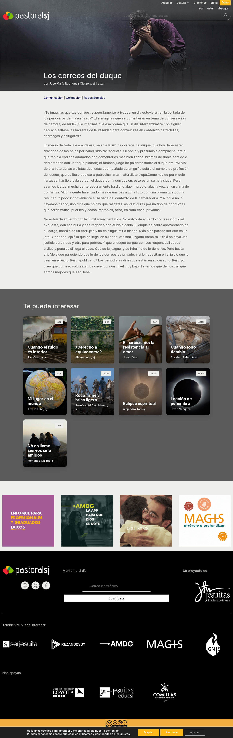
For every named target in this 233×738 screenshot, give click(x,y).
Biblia (214, 2)
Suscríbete (116, 598)
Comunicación (53, 97)
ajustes (125, 733)
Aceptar (148, 732)
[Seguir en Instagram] (25, 585)
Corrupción (73, 97)
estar (210, 8)
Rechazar (172, 732)
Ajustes (195, 732)
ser (201, 8)
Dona (225, 2)
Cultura (181, 2)
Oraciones (200, 2)
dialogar (223, 8)
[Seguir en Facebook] (46, 585)
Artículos (167, 2)
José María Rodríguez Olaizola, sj (72, 83)
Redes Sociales (94, 97)
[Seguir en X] (35, 585)
